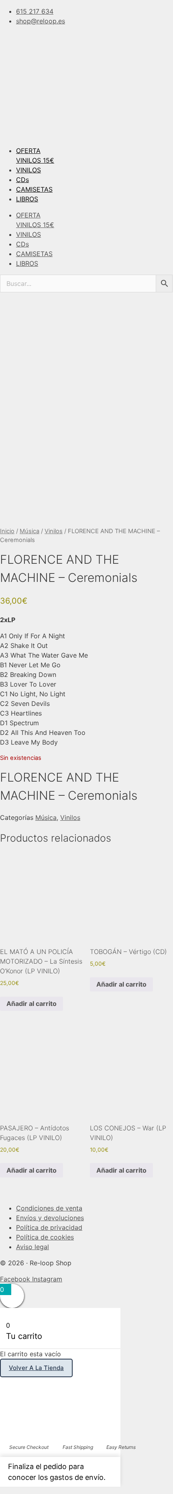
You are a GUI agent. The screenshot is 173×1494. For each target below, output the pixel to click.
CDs (22, 180)
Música (29, 531)
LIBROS (27, 199)
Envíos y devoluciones (50, 1218)
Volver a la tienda (36, 1368)
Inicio (7, 531)
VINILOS (28, 170)
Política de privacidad (49, 1227)
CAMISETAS (34, 189)
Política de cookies (45, 1237)
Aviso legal (32, 1247)
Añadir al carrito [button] (31, 1003)
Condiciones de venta (49, 1208)
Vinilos (54, 531)
